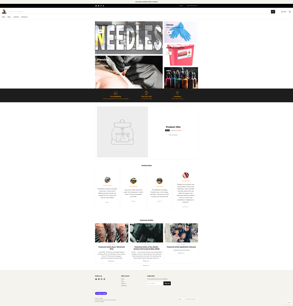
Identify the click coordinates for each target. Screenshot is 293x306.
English (181, 5)
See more (146, 265)
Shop (9, 17)
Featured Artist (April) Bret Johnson (181, 247)
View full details (173, 135)
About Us (16, 17)
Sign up (167, 283)
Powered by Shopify (99, 301)
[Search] (273, 11)
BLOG (101, 298)
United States (192, 5)
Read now (111, 261)
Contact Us (24, 17)
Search (96, 298)
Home (3, 17)
